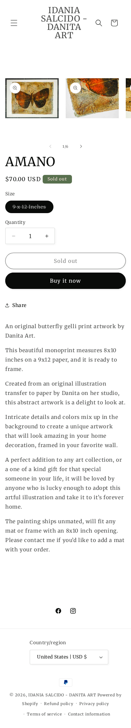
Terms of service (44, 714)
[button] (14, 23)
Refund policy (58, 703)
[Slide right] (81, 146)
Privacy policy (94, 703)
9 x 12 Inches (33, 208)
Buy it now (65, 280)
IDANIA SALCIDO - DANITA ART (62, 695)
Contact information (89, 714)
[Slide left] (50, 146)
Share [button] (19, 305)
